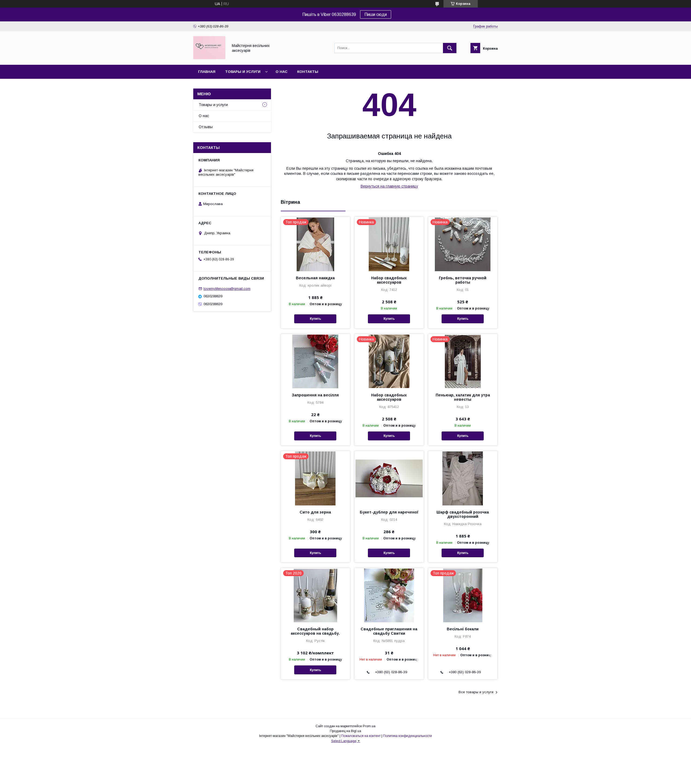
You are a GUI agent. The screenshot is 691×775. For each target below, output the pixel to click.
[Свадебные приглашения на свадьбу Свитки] (389, 595)
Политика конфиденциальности (407, 736)
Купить (315, 319)
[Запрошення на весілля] (315, 361)
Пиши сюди (375, 14)
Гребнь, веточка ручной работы (462, 280)
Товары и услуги (242, 72)
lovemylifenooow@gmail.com (227, 289)
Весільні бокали (463, 629)
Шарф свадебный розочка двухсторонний (462, 514)
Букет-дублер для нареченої (389, 512)
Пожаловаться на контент (361, 736)
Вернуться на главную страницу (389, 186)
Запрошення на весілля (315, 395)
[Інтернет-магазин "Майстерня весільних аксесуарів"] (209, 58)
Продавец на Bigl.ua (345, 731)
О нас (281, 72)
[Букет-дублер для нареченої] (389, 478)
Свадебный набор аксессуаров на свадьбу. (315, 631)
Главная (206, 72)
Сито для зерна (315, 512)
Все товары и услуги (476, 692)
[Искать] (449, 48)
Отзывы (206, 127)
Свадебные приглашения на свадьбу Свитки (389, 631)
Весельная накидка (315, 278)
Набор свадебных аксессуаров (389, 280)
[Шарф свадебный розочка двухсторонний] (462, 478)
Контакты (307, 72)
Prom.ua (369, 726)
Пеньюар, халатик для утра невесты (463, 397)
